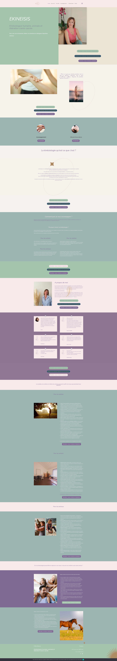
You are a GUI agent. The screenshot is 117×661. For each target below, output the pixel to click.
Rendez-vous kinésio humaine (88, 51)
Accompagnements (63, 3)
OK (83, 659)
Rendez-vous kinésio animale (87, 60)
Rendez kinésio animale (45, 631)
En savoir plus (41, 140)
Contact (76, 3)
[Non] (115, 659)
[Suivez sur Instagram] (82, 3)
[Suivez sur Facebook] (80, 653)
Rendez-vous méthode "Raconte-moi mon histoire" (87, 56)
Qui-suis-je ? (53, 3)
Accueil (49, 3)
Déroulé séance (71, 3)
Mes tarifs (57, 3)
